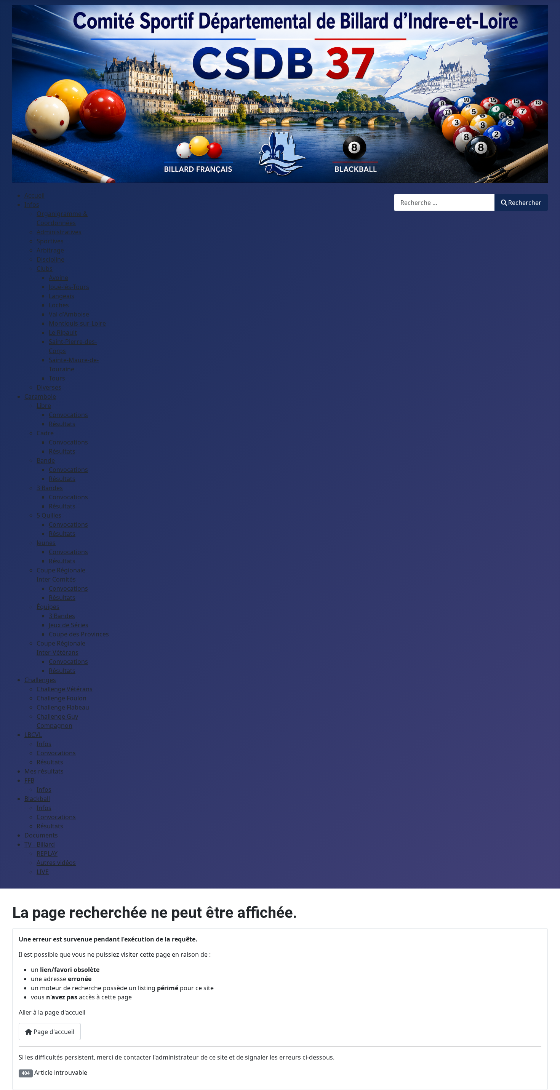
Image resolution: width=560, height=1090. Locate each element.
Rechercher (524, 202)
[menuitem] (34, 195)
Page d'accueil (53, 1032)
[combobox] (444, 202)
